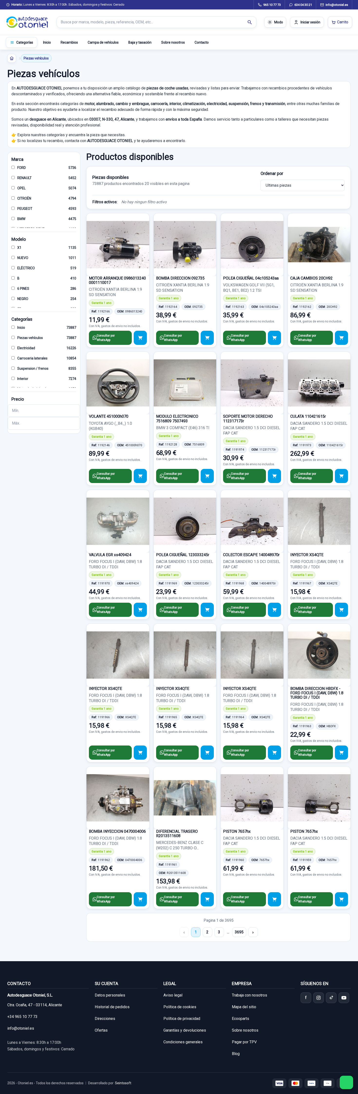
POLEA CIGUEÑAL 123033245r (182, 554)
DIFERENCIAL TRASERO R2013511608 (177, 833)
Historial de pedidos (112, 1007)
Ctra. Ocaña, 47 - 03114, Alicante (34, 1005)
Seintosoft (123, 1083)
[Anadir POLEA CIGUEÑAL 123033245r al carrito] (207, 610)
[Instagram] (318, 997)
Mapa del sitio (244, 1007)
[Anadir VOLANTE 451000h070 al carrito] (140, 476)
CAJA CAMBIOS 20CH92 (311, 278)
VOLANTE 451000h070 (108, 416)
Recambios (69, 42)
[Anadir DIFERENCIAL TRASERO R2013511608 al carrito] (207, 899)
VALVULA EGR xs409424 (110, 554)
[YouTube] (344, 997)
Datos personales (110, 995)
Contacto (202, 42)
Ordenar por (272, 173)
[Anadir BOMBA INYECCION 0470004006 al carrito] (140, 899)
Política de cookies (179, 1007)
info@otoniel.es (20, 1028)
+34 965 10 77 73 (22, 1016)
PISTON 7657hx (237, 831)
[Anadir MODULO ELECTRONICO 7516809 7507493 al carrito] (207, 476)
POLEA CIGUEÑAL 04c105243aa (251, 278)
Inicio (47, 42)
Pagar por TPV (244, 1042)
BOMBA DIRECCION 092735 (180, 278)
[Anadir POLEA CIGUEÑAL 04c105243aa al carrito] (274, 338)
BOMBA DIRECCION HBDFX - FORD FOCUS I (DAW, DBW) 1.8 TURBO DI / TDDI (316, 693)
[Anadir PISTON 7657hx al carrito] (274, 899)
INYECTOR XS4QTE (306, 554)
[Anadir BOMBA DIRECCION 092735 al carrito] (207, 338)
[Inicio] (11, 58)
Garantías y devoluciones (184, 1030)
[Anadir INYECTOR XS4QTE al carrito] (341, 610)
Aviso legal (172, 995)
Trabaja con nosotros (249, 995)
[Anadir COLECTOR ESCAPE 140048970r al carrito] (274, 610)
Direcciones (105, 1018)
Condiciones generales (183, 1042)
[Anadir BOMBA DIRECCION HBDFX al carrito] (341, 752)
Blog (236, 1053)
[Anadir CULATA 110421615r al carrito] (341, 476)
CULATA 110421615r (308, 416)
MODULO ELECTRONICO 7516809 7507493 (177, 418)
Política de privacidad (181, 1018)
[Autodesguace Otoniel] (27, 22)
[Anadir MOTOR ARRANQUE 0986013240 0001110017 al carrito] (140, 338)
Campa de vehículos (103, 42)
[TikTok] (331, 997)
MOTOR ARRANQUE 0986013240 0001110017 (117, 280)
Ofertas (101, 1030)
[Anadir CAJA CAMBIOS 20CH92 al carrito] (341, 338)
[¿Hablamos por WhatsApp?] (346, 1082)
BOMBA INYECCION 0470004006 (117, 831)
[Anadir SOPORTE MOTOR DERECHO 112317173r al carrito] (274, 476)
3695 (239, 932)
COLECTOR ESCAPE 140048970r (251, 554)
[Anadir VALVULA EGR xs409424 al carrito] (140, 610)
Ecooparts (240, 1018)
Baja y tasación (139, 42)
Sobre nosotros (173, 42)
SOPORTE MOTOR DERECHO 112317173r (248, 418)
